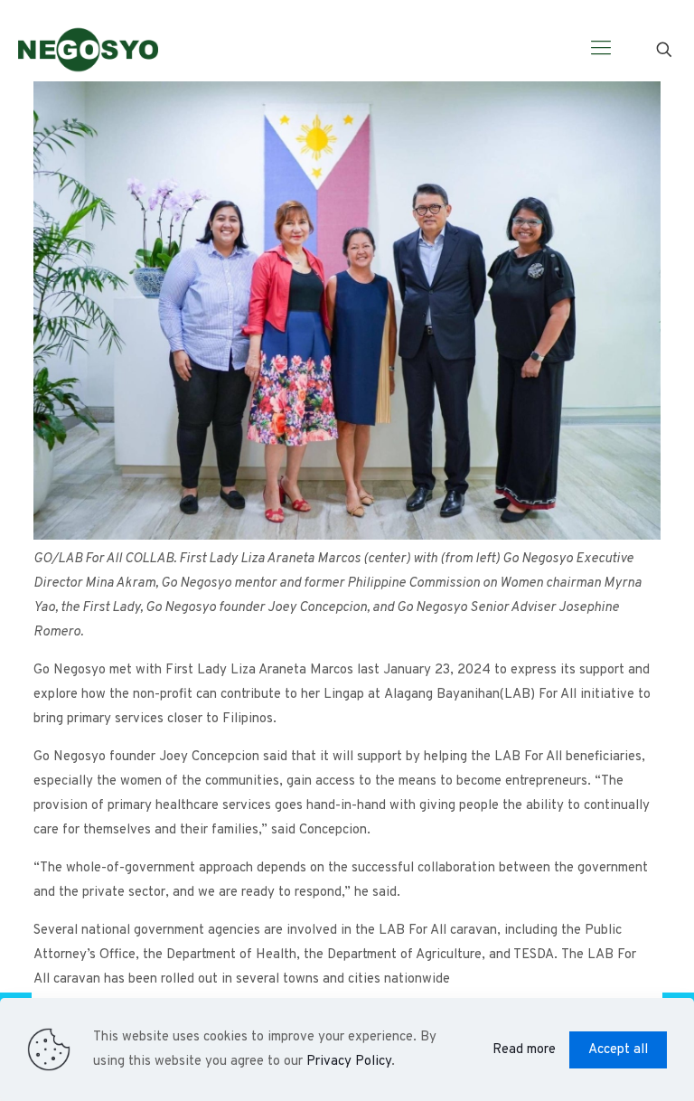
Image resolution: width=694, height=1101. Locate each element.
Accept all (618, 1050)
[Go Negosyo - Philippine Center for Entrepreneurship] (88, 49)
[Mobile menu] (601, 49)
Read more (524, 1050)
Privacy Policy (348, 1061)
